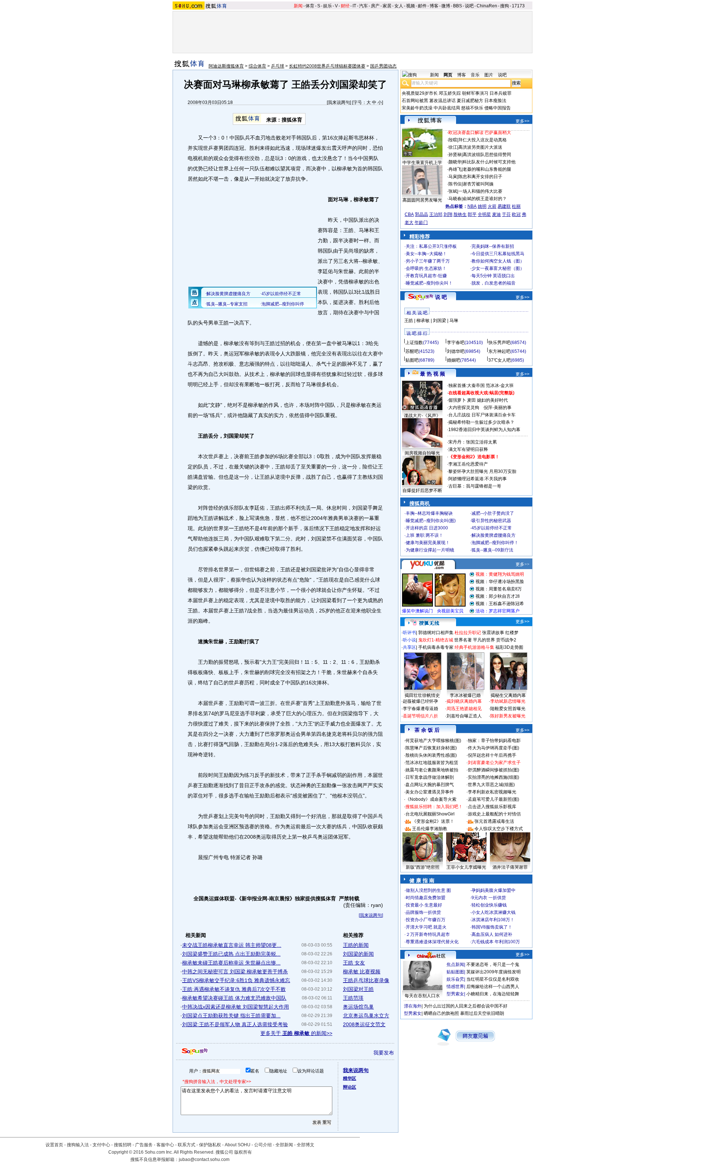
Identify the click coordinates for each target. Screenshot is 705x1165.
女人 (398, 5)
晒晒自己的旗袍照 (441, 1013)
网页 (448, 74)
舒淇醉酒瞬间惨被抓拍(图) (493, 770)
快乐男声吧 (499, 342)
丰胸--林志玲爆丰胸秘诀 (429, 513)
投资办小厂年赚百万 (425, 919)
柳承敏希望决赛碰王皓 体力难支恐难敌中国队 (234, 998)
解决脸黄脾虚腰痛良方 (493, 535)
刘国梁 (439, 320)
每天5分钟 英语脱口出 (493, 275)
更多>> (522, 121)
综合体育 (257, 66)
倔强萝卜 (457, 400)
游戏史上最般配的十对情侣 (494, 814)
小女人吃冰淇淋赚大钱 (493, 912)
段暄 (452, 139)
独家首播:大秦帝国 (466, 385)
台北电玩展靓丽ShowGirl (430, 814)
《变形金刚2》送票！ (433, 821)
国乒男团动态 (383, 66)
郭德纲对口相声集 (435, 632)
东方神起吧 (499, 351)
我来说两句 (339, 102)
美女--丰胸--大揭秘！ (426, 253)
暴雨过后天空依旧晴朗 (482, 1013)
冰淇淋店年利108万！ (492, 919)
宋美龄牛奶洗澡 (417, 108)
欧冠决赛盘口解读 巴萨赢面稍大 (479, 132)
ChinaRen (487, 5)
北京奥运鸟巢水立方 (366, 1016)
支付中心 (101, 1144)
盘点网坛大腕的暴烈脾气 (429, 784)
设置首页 (54, 1144)
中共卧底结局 (447, 108)
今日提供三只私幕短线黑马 (497, 253)
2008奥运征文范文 (364, 1024)
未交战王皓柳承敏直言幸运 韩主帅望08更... (231, 945)
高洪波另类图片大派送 (480, 147)
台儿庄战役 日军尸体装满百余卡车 (482, 414)
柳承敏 (423, 320)
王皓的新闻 (356, 945)
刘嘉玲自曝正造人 (464, 716)
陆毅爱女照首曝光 (507, 708)
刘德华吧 (455, 351)
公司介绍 (263, 1144)
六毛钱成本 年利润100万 (495, 941)
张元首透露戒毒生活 (494, 821)
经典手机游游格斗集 (474, 647)
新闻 (298, 5)
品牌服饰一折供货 (423, 912)
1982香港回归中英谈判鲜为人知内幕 (484, 429)
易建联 (504, 206)
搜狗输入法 (78, 1144)
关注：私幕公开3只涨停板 (431, 246)
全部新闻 (284, 1144)
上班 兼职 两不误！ (424, 535)
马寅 (452, 176)
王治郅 (435, 214)
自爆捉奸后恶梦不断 (422, 490)
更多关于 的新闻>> (296, 1033)
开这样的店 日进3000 (427, 528)
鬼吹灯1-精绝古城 (435, 640)
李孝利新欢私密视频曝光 (492, 792)
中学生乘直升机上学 (422, 162)
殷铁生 (460, 214)
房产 (375, 5)
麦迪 (496, 214)
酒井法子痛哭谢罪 (510, 867)
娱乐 (327, 5)
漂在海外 (413, 1006)
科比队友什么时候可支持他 (489, 161)
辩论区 (349, 1087)
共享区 (409, 647)
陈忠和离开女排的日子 (480, 176)
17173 (518, 5)
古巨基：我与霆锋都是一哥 (474, 486)
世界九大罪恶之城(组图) (491, 784)
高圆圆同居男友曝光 (422, 200)
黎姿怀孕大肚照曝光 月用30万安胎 (482, 471)
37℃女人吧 (499, 360)
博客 (434, 5)
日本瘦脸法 (495, 100)
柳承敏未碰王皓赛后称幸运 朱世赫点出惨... (231, 963)
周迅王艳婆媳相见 (464, 708)
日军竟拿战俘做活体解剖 (429, 777)
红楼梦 (511, 632)
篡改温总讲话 (442, 100)
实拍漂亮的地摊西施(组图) (493, 777)
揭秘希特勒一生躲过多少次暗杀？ (481, 422)
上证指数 (414, 342)
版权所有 (243, 1152)
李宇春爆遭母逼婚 (420, 708)
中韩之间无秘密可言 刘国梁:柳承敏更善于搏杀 (235, 971)
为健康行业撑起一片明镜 (430, 550)
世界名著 (463, 640)
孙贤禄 (455, 154)
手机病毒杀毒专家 (435, 647)
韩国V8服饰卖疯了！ (491, 927)
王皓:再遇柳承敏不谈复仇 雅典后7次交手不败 (234, 989)
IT (354, 5)
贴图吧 (412, 360)
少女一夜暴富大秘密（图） (497, 268)
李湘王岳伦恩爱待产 (468, 464)
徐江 (452, 147)
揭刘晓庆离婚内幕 (464, 701)
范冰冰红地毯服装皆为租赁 (431, 762)
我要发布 (383, 1053)
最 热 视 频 (432, 374)
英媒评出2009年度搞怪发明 (493, 971)
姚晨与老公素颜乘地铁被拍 (431, 770)
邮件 (422, 5)
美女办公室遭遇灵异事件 (429, 792)
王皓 (408, 320)
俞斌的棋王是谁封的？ (485, 198)
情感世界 (455, 986)
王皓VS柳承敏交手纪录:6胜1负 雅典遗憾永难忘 (236, 980)
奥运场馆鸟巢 (358, 1007)
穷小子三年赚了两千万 (428, 261)
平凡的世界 (484, 640)
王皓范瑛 (353, 998)
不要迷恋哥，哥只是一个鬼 (492, 964)
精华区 (349, 1078)
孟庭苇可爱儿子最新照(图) (493, 799)
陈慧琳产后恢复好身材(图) (431, 747)
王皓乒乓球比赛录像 (366, 980)
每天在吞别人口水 (422, 995)
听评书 (409, 632)
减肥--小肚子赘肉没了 (492, 513)
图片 (488, 74)
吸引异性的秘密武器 (491, 520)
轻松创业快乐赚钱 (489, 905)
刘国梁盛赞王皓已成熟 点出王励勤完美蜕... (231, 954)
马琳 (453, 320)
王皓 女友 (354, 963)
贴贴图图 (455, 971)
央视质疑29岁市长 (420, 93)
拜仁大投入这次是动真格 (482, 139)
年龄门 (421, 222)
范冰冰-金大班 (500, 385)
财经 (345, 5)
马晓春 (455, 198)
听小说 (409, 640)
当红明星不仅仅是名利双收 (492, 979)
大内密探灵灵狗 (463, 407)
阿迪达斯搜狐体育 (226, 66)
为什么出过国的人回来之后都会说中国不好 (465, 1006)
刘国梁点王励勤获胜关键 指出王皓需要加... (231, 1016)
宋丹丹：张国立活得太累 (472, 442)
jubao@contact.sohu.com (204, 1159)
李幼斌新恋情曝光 (507, 701)
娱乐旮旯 (455, 979)
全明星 (484, 214)
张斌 (452, 191)
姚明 (482, 206)
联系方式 (186, 1144)
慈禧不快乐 (472, 108)
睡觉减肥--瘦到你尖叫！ (429, 283)
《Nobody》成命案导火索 (430, 799)
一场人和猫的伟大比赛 (480, 191)
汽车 (363, 5)
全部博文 (305, 1144)
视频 (410, 5)
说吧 (469, 5)
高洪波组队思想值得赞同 (487, 154)
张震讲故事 (493, 632)
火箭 (492, 206)
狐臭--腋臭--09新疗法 (492, 550)
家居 (387, 5)
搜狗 (504, 5)
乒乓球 (277, 66)
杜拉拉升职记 (468, 632)
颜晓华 (455, 161)
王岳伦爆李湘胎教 (429, 828)
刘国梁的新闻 (358, 954)
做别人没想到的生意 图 (428, 890)
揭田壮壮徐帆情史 (422, 695)
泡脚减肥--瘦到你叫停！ (494, 542)
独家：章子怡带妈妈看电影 (494, 740)
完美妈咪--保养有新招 (492, 246)
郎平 (472, 214)
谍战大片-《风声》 (422, 415)
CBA (409, 214)
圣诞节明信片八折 (420, 716)
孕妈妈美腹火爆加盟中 (493, 890)
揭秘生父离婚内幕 (508, 695)
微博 (445, 5)
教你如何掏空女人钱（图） (497, 261)
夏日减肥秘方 (470, 100)
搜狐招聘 (122, 1144)
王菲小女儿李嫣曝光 (466, 867)
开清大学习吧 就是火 (426, 927)
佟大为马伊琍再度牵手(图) (493, 747)
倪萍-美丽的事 (497, 407)
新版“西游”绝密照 (423, 867)
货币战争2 (506, 640)
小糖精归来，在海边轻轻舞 (492, 993)
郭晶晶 (421, 214)
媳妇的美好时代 (492, 400)
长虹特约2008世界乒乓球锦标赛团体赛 (327, 66)
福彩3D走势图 (509, 647)
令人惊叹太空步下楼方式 (498, 828)
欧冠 (516, 214)
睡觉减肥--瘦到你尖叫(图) (431, 520)
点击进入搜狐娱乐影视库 (492, 806)
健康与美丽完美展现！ (428, 542)
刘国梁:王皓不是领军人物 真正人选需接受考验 (235, 1024)
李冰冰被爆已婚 (465, 695)
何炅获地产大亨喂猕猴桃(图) (433, 740)
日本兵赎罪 (500, 93)
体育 (310, 5)
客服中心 (165, 1144)
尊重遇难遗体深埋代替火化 (432, 941)
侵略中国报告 (497, 108)
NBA (472, 206)
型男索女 (455, 993)
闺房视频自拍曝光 (422, 453)
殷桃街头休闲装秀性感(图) (431, 755)
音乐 (475, 74)
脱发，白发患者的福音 (493, 283)
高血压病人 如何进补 (491, 934)
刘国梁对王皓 (358, 989)
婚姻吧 (453, 360)
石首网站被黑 (415, 100)
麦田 (471, 400)
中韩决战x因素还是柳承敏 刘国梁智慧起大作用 (235, 1007)
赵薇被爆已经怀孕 (420, 701)
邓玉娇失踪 (450, 93)
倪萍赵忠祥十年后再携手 (492, 755)
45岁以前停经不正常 (491, 528)
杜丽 (516, 206)
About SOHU (237, 1144)
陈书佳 (455, 184)
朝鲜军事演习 (475, 93)
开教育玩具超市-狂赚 (426, 275)
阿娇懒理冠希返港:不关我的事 (477, 478)
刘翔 (448, 214)
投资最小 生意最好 (424, 905)
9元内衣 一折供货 (488, 897)
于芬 (506, 214)
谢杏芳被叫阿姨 (478, 184)
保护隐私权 (210, 1144)
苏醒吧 (412, 351)
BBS (457, 5)
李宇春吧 (455, 342)
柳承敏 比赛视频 (361, 971)
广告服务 (144, 1144)
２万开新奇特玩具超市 (428, 934)
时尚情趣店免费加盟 (425, 897)
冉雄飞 (455, 169)
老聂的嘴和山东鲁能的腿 (487, 169)
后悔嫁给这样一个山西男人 (492, 986)
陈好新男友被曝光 (507, 716)
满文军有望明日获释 (468, 449)
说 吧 (441, 297)
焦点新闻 (455, 964)
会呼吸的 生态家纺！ (426, 268)
